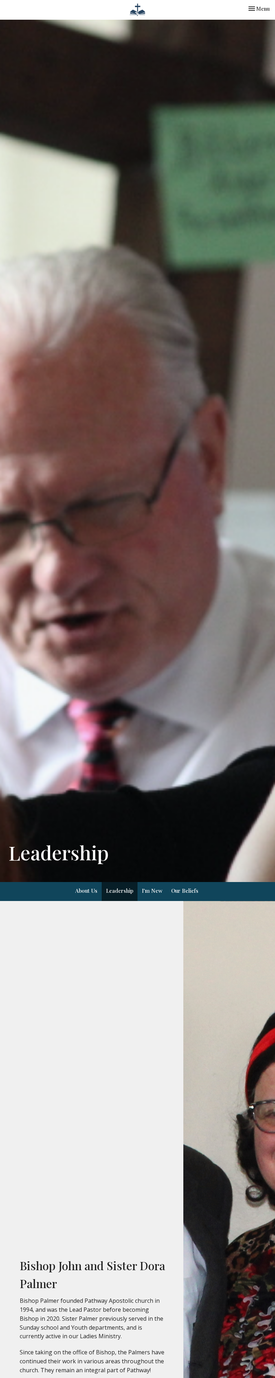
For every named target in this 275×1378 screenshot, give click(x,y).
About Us (86, 890)
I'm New (152, 890)
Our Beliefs (184, 890)
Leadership (119, 890)
